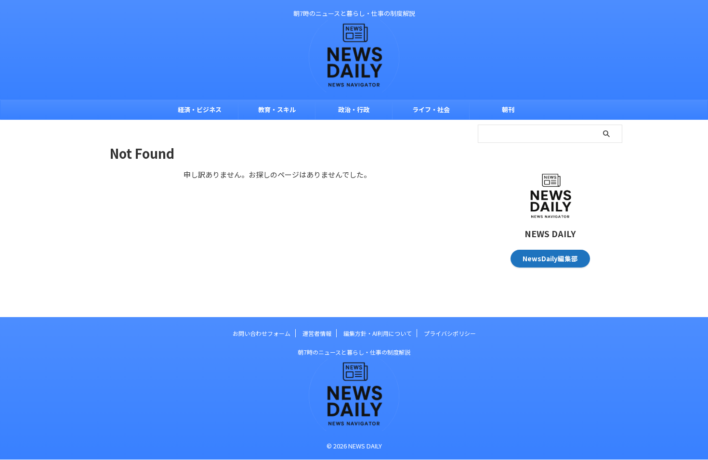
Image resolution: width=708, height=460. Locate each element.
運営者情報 (316, 333)
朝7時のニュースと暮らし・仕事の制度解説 (354, 352)
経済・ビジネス (200, 109)
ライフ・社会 (431, 109)
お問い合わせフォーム (261, 333)
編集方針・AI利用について (377, 333)
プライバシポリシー (450, 333)
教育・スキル (277, 109)
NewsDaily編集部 (550, 258)
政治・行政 (353, 109)
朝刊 (508, 109)
